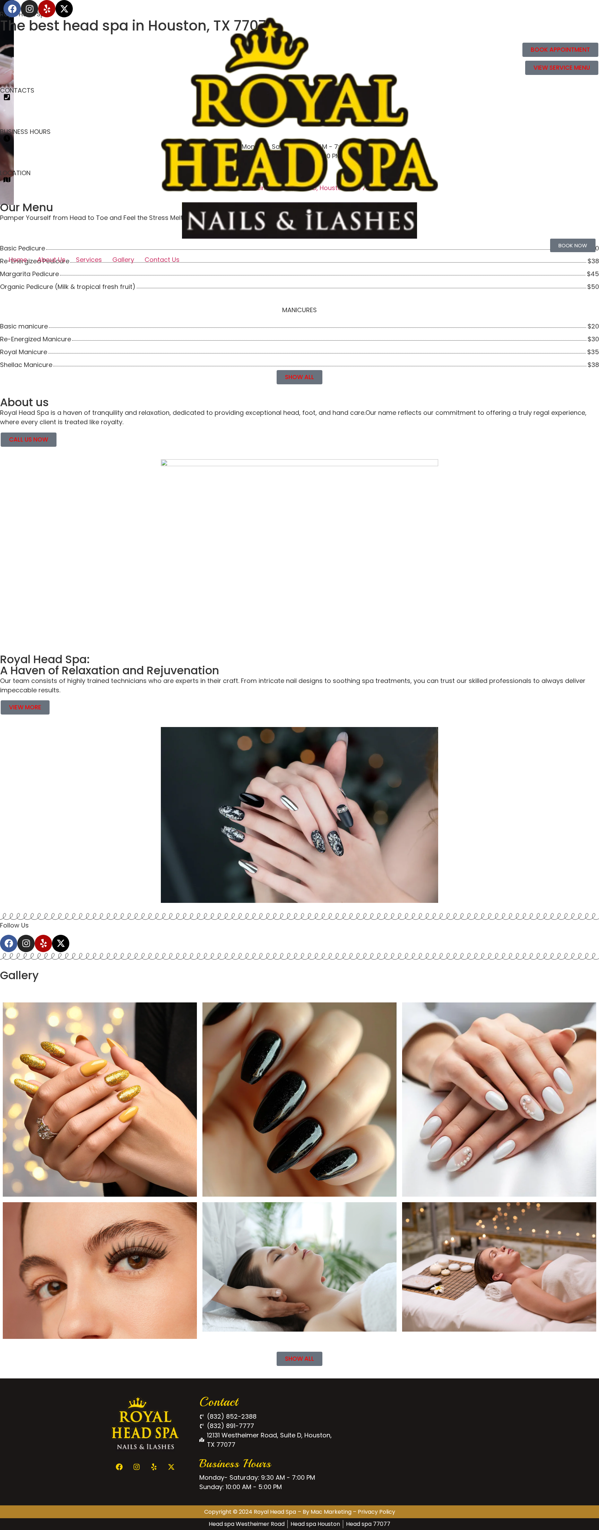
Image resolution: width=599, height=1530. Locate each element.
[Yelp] (46, 8)
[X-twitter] (64, 8)
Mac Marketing (331, 1512)
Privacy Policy (376, 1512)
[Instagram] (29, 8)
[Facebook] (12, 8)
